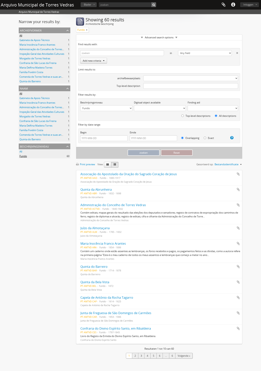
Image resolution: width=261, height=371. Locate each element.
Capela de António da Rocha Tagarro (106, 297)
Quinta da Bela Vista (94, 282)
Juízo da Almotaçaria (95, 228)
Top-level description (128, 86)
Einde (133, 132)
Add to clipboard (238, 174)
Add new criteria (92, 60)
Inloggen (248, 4)
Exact (210, 138)
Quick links (233, 5)
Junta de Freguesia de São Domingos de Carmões (115, 313)
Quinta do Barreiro (30, 81)
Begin (83, 132)
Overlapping (192, 138)
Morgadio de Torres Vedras (34, 58)
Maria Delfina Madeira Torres (35, 67)
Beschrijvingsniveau (34, 146)
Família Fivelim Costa (31, 72)
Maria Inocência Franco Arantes (37, 44)
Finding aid (194, 102)
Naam (24, 88)
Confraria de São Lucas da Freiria (37, 63)
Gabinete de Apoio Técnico (34, 40)
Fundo (23, 156)
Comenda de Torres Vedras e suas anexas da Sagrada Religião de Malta (59, 76)
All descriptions (227, 116)
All (20, 35)
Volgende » (184, 355)
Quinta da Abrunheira (96, 189)
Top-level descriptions (197, 116)
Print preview (87, 164)
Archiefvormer (31, 30)
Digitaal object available (147, 102)
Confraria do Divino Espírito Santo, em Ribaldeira (115, 328)
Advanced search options (159, 37)
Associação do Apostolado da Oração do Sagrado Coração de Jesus (128, 174)
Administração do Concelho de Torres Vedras (45, 49)
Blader (87, 4)
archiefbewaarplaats (128, 78)
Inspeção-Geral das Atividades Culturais (41, 54)
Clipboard (223, 5)
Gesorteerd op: (204, 164)
